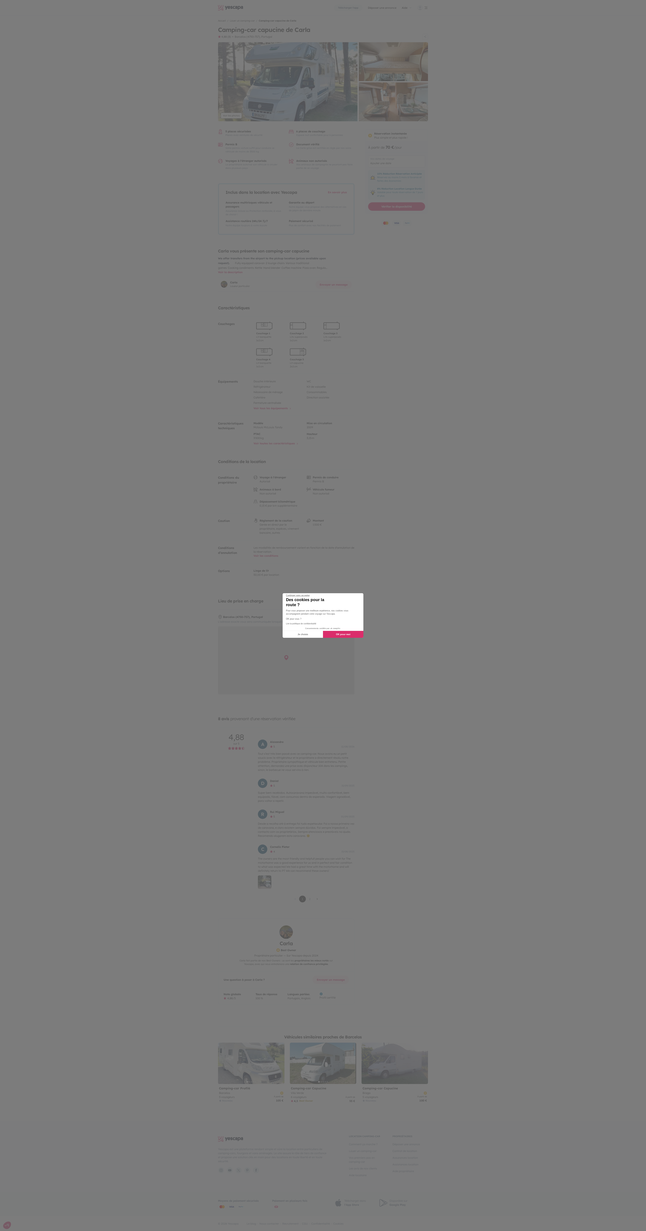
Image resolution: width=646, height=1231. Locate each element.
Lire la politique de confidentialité (301, 623)
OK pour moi (343, 634)
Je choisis (303, 634)
